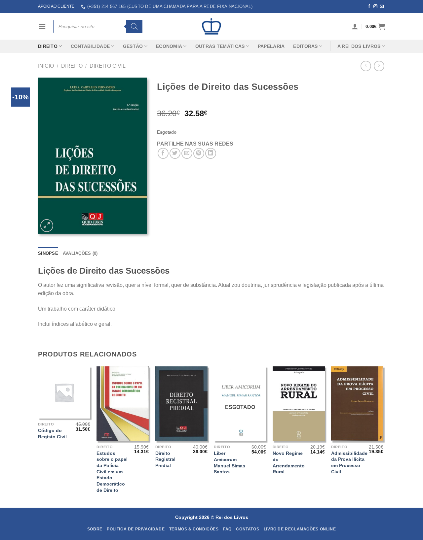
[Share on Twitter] (175, 153)
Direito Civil (108, 66)
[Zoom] (46, 225)
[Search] (134, 26)
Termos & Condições (194, 529)
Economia (169, 46)
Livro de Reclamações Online (300, 529)
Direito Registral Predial (165, 459)
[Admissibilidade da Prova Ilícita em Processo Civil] (357, 403)
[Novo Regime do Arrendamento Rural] (299, 403)
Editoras (305, 46)
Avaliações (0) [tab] (80, 253)
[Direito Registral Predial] (181, 403)
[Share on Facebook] (163, 153)
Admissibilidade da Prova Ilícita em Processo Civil (349, 462)
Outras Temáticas (220, 46)
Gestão (133, 46)
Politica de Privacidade (136, 529)
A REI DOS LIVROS (359, 46)
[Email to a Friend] (186, 153)
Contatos (247, 529)
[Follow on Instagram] (375, 6)
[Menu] (42, 26)
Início (46, 66)
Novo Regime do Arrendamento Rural (289, 462)
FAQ (227, 529)
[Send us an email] (382, 6)
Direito (48, 46)
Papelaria (271, 46)
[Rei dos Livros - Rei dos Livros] (211, 26)
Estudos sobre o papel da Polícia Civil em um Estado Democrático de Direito (112, 472)
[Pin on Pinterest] (198, 153)
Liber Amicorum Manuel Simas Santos (229, 462)
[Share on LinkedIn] (210, 153)
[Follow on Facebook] (369, 6)
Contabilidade (90, 46)
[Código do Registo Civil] (64, 392)
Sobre (94, 529)
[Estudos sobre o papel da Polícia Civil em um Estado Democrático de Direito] (122, 403)
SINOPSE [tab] (48, 253)
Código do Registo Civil (52, 433)
